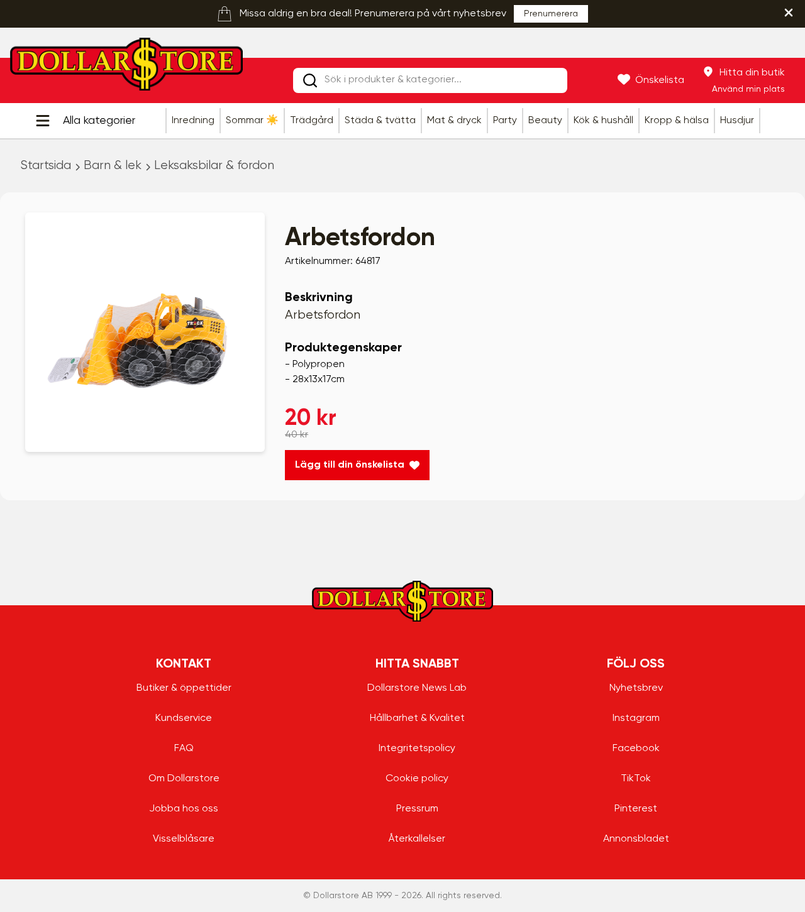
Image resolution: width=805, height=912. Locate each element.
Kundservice (183, 718)
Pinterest (635, 809)
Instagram (636, 718)
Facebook (636, 749)
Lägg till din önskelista (349, 465)
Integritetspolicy (417, 749)
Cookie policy (417, 779)
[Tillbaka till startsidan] (126, 67)
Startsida (45, 165)
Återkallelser (417, 839)
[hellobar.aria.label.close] (788, 12)
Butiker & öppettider (183, 688)
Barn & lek (113, 165)
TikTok (636, 779)
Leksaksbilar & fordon (214, 165)
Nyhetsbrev (636, 688)
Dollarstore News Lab (417, 688)
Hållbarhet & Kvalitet (417, 718)
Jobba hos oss (183, 809)
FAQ (184, 749)
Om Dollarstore (183, 779)
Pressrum (417, 809)
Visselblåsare (183, 839)
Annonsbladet (636, 839)
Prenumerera (551, 13)
